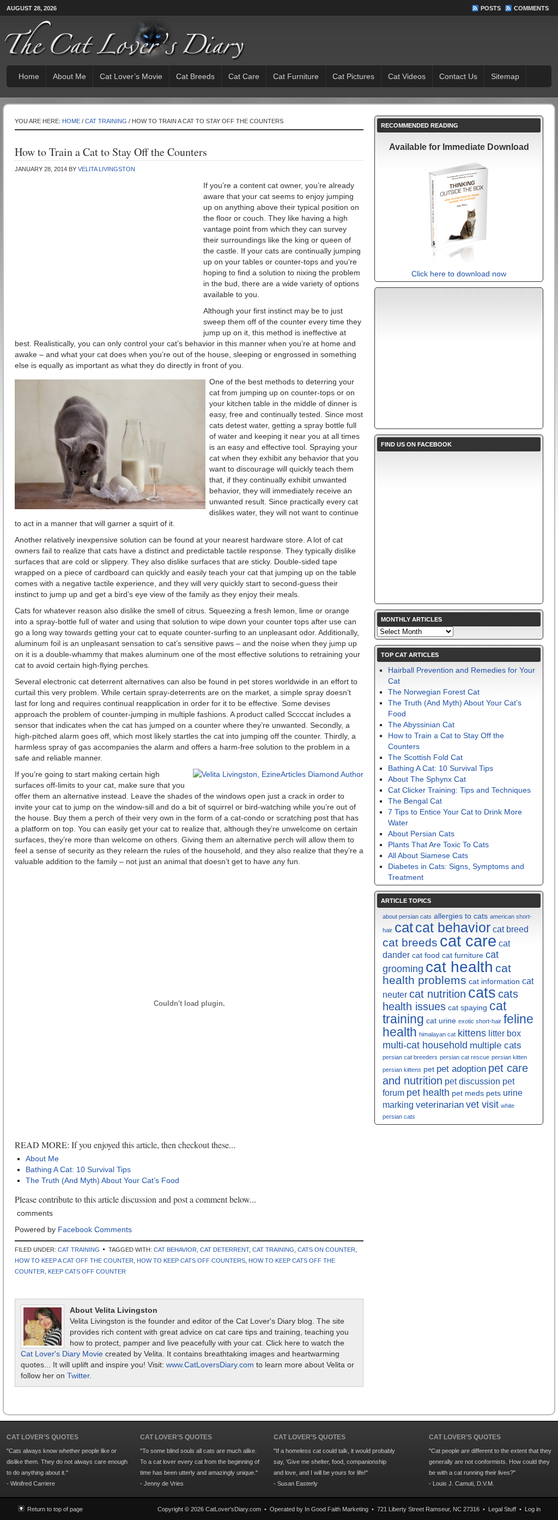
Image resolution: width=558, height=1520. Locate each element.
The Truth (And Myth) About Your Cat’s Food (102, 1180)
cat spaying (467, 1008)
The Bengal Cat (415, 801)
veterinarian (440, 1104)
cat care (468, 941)
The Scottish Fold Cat (425, 757)
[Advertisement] (106, 259)
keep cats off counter (87, 1271)
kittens (472, 1033)
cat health (459, 966)
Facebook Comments (95, 1229)
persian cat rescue (464, 1057)
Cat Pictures (353, 76)
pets (493, 1093)
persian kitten (509, 1057)
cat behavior (175, 1249)
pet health (428, 1092)
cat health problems (447, 974)
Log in (533, 1509)
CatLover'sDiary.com (233, 1509)
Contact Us (458, 76)
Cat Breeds (195, 76)
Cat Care (243, 76)
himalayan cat (437, 1034)
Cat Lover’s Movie (131, 76)
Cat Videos (407, 76)
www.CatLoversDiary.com (210, 1364)
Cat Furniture (296, 76)
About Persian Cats (421, 833)
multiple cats (495, 1045)
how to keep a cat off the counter (74, 1260)
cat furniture (462, 955)
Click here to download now (458, 273)
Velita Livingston (106, 169)
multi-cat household (425, 1045)
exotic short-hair (479, 1021)
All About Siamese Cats (428, 855)
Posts (491, 8)
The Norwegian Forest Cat (434, 691)
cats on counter (326, 1249)
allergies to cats (461, 916)
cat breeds (410, 942)
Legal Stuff (502, 1509)
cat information (494, 982)
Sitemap (505, 76)
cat (404, 927)
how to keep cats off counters (191, 1260)
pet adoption (461, 1068)
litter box (504, 1033)
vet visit (482, 1104)
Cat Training (106, 121)
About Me (69, 76)
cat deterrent (224, 1249)
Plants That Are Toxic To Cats (438, 844)
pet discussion (472, 1081)
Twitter (78, 1375)
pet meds (468, 1093)
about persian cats (407, 916)
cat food (426, 955)
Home (29, 76)
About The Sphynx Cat (427, 779)
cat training (273, 1249)
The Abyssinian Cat (421, 724)
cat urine (441, 1021)
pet (428, 1069)
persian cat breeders (410, 1057)
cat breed (511, 929)
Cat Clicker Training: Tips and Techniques (459, 790)
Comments (531, 8)
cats (482, 993)
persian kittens (402, 1069)
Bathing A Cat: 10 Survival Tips (78, 1169)
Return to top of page (55, 1509)
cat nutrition (437, 994)
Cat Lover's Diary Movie (62, 1353)
